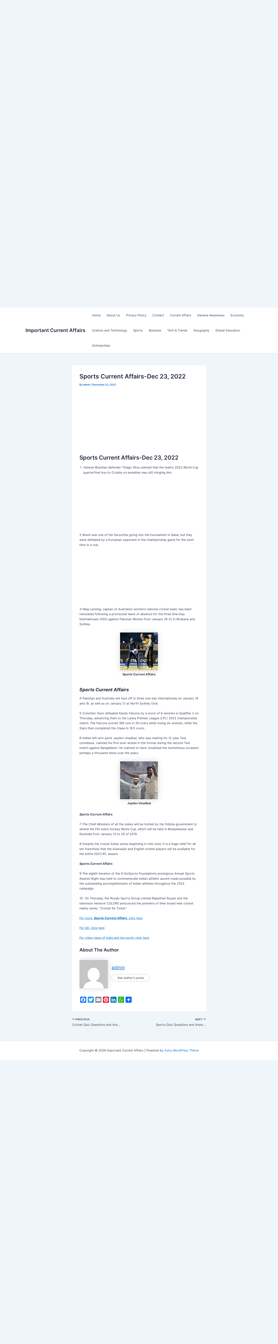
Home (96, 315)
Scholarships (101, 345)
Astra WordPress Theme (181, 1050)
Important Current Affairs (55, 330)
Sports (138, 330)
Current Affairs (180, 315)
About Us (113, 315)
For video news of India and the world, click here (114, 938)
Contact (158, 315)
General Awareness (210, 315)
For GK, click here (92, 928)
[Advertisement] (113, 26)
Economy (237, 315)
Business (155, 330)
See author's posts (130, 978)
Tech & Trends (177, 330)
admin (118, 967)
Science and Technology (109, 330)
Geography (201, 330)
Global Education (227, 330)
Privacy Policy (136, 315)
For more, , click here (111, 918)
